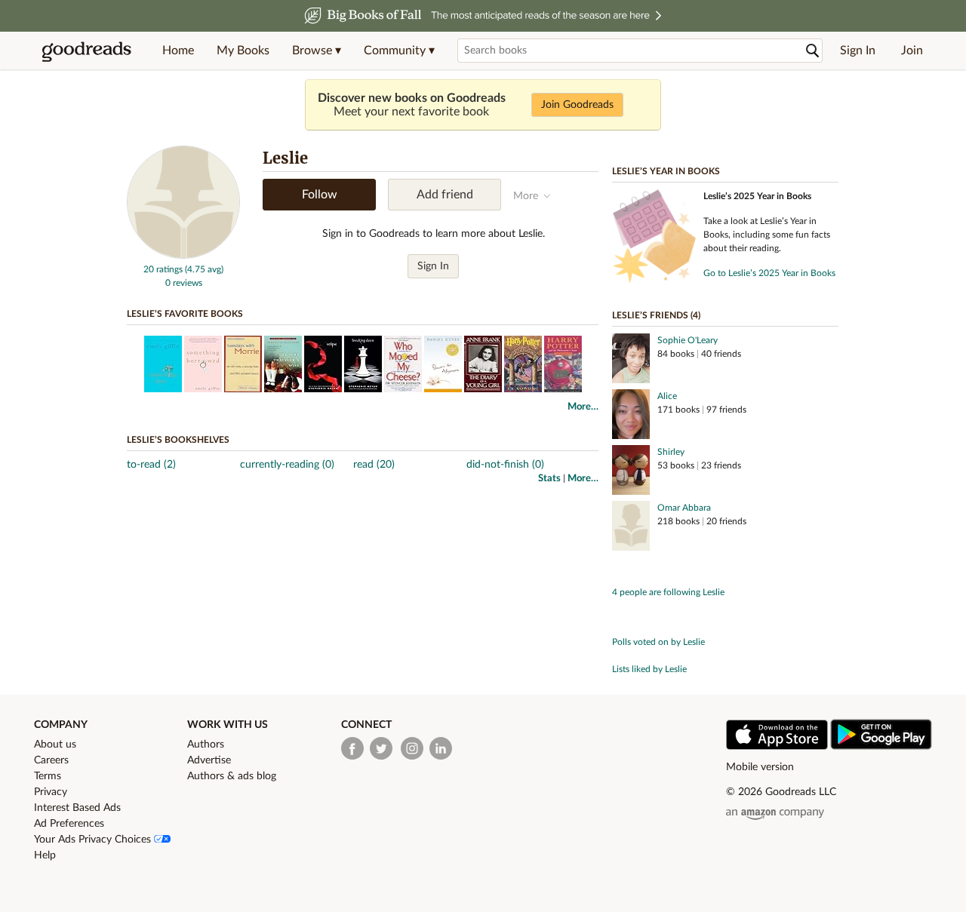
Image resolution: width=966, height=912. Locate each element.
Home (178, 51)
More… (583, 407)
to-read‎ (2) (151, 464)
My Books (243, 51)
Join (912, 51)
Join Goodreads (577, 105)
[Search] (813, 51)
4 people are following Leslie (668, 592)
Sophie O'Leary (687, 340)
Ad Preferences (69, 823)
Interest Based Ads (77, 808)
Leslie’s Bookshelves (178, 439)
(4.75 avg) (204, 269)
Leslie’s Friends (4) (656, 315)
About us (55, 744)
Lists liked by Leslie (649, 669)
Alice (667, 396)
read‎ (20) (374, 464)
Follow (319, 195)
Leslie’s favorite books (185, 313)
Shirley (671, 451)
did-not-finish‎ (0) (505, 464)
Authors (205, 744)
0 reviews (183, 282)
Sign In (857, 51)
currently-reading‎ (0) (287, 464)
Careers (51, 760)
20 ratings (163, 269)
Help (45, 855)
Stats (549, 479)
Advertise (209, 760)
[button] (316, 50)
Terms (47, 776)
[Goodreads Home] (87, 50)
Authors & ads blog (231, 776)
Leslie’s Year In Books (666, 171)
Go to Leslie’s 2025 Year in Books (769, 273)
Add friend (445, 195)
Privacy (50, 792)
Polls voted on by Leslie (658, 641)
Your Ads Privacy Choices (94, 839)
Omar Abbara (684, 507)
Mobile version (760, 767)
